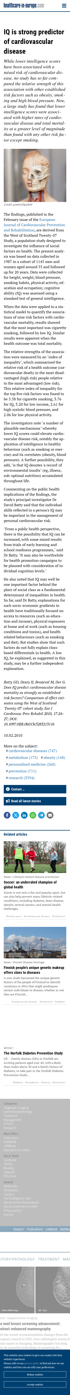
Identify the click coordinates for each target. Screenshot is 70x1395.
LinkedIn (9, 1172)
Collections (11, 1138)
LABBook (10, 1146)
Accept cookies (35, 1384)
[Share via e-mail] (50, 815)
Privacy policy (12, 1210)
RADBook (10, 1142)
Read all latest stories (25, 801)
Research (10, 1128)
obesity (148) (54, 757)
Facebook (10, 1160)
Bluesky (9, 1168)
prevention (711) (22, 771)
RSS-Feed (10, 1176)
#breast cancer (14, 916)
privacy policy (31, 1363)
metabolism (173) (23, 757)
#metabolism (32, 1082)
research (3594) (22, 777)
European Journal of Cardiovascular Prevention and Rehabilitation (34, 225)
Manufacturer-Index (17, 1150)
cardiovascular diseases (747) (33, 750)
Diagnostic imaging (16, 1108)
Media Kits (11, 1186)
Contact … (17, 789)
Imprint (8, 1215)
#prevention (58, 1082)
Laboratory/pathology (18, 1112)
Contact (9, 1194)
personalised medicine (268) (32, 764)
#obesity (45, 1082)
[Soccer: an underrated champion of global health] (35, 857)
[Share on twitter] (15, 815)
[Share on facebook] (7, 815)
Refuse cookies (35, 1374)
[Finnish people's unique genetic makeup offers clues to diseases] (35, 943)
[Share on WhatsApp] (32, 815)
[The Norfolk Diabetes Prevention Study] (35, 1028)
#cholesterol (58, 916)
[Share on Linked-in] (24, 815)
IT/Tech (8, 1124)
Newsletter (11, 1190)
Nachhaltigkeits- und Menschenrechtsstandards (21, 1200)
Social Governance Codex (21, 1206)
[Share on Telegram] (41, 815)
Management (12, 1120)
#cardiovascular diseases (37, 916)
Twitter (8, 1164)
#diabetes (60, 1001)
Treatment (10, 1116)
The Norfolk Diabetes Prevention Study (33, 1053)
